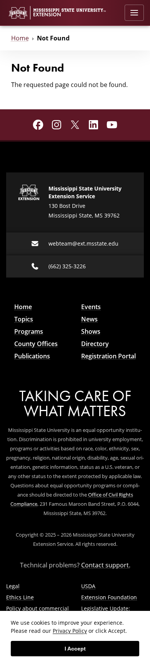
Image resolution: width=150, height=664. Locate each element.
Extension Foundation (109, 597)
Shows (90, 331)
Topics (23, 319)
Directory (95, 344)
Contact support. (105, 565)
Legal (13, 586)
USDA (88, 586)
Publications (32, 356)
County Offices (36, 344)
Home (20, 38)
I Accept (75, 649)
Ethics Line (20, 597)
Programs (28, 331)
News (89, 319)
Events (91, 307)
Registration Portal (108, 356)
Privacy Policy (70, 630)
